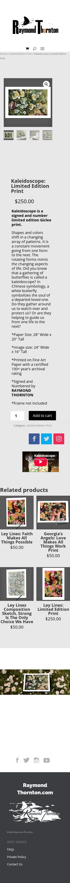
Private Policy (16, 857)
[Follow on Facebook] (34, 438)
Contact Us (15, 864)
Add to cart (42, 415)
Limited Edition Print (20, 53)
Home (3, 53)
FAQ (10, 849)
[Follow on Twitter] (46, 438)
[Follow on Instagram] (58, 438)
